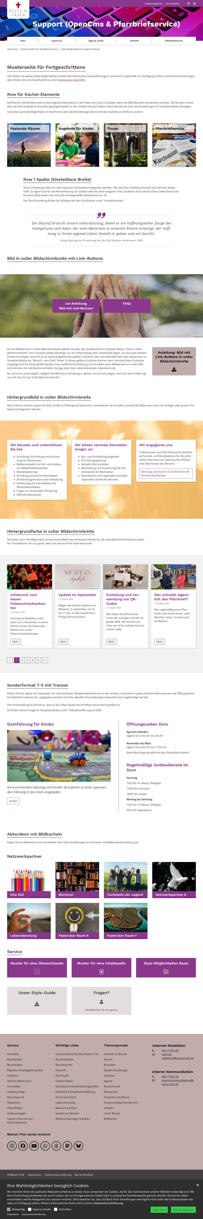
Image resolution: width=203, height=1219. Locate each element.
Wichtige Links (67, 1045)
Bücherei (66, 895)
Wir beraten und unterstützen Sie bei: (36, 447)
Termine (134, 40)
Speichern (159, 1210)
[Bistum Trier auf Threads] (56, 1146)
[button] (29, 880)
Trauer (112, 129)
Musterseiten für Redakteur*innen (39, 49)
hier (60, 368)
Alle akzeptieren (183, 1210)
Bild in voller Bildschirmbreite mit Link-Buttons (55, 258)
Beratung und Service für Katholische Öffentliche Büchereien (165, 473)
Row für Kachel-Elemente (33, 94)
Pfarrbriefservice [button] (174, 40)
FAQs (127, 303)
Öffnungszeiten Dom (147, 724)
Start (23, 40)
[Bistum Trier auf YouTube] (34, 1146)
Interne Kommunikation (172, 1072)
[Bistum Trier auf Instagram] (12, 1146)
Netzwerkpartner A (170, 895)
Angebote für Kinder (76, 129)
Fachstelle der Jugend (125, 895)
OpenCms (12, 49)
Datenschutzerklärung (108, 1203)
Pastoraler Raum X (74, 935)
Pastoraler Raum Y (122, 935)
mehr (13, 801)
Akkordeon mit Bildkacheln (34, 834)
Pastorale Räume (25, 129)
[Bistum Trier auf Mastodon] (67, 1146)
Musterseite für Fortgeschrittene (46, 67)
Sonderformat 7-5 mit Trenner (37, 685)
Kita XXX (17, 895)
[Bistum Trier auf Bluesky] (78, 1146)
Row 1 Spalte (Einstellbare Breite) (57, 179)
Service (14, 951)
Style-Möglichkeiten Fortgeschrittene (80, 49)
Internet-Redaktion (168, 1046)
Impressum (13, 1214)
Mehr (15, 641)
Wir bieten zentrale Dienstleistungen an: (101, 447)
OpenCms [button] (57, 40)
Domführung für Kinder (30, 724)
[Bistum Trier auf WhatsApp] (45, 1146)
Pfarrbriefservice (169, 129)
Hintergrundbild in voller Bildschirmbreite (49, 397)
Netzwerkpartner (24, 856)
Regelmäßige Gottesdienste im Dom (157, 768)
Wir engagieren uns (156, 445)
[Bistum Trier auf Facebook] (23, 1146)
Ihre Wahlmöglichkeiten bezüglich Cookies (48, 1185)
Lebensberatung (23, 935)
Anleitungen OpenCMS (71, 80)
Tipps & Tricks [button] (96, 40)
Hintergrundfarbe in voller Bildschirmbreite (50, 531)
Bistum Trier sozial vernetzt (28, 1134)
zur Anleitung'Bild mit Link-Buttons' (76, 305)
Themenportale (116, 1045)
